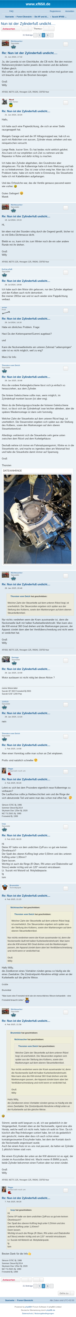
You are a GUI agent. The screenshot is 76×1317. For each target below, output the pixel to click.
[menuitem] (9, 11)
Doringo (15, 657)
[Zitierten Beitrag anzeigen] (49, 596)
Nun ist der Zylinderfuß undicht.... (28, 24)
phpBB (28, 1307)
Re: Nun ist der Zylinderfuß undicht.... (29, 53)
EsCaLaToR (7, 269)
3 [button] (47, 35)
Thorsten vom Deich (11, 365)
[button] (35, 35)
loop (4, 824)
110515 (5, 702)
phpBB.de (50, 1310)
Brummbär (14, 885)
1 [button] (39, 35)
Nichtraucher (17, 41)
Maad (11, 100)
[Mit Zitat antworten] (65, 44)
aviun (4, 307)
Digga (10, 769)
